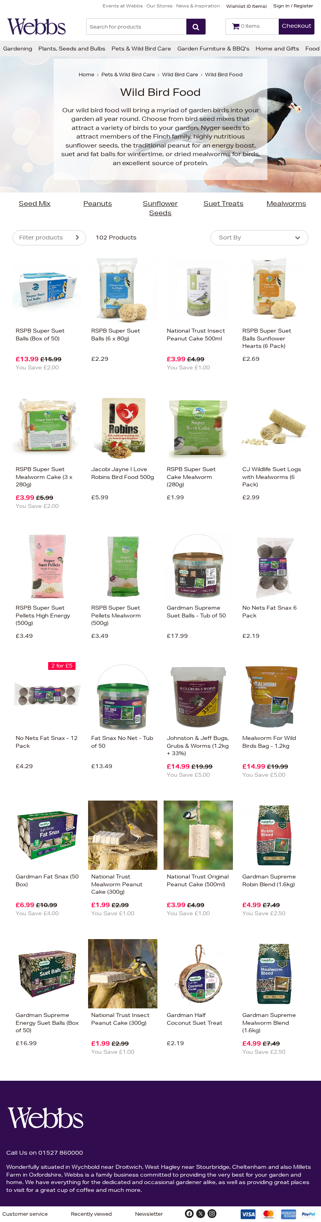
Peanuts (97, 203)
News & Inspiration (198, 6)
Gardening (17, 48)
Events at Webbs (123, 6)
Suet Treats (223, 203)
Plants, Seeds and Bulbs (71, 48)
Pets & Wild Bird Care (141, 48)
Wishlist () (246, 6)
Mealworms (286, 203)
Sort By (230, 237)
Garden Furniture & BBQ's (213, 48)
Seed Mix (34, 203)
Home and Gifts (277, 48)
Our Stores (159, 6)
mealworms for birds (226, 154)
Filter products (41, 237)
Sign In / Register (293, 6)
